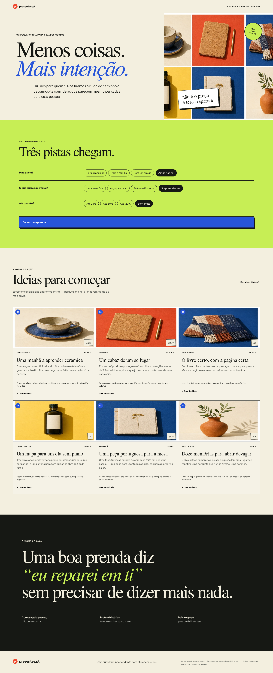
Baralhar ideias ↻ (250, 282)
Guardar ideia (24, 393)
